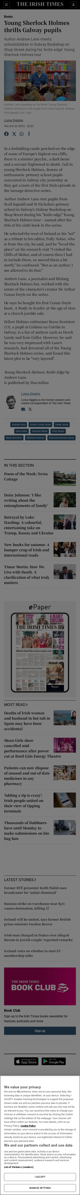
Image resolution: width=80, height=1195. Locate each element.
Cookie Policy (28, 1125)
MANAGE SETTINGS (40, 1188)
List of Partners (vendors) (19, 1167)
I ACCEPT (40, 1177)
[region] (40, 1135)
